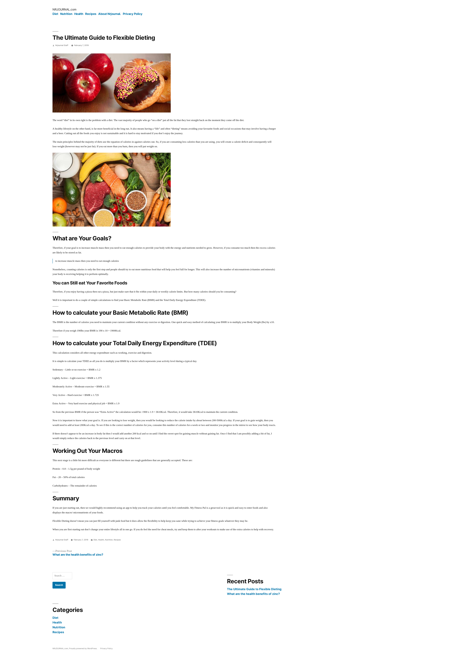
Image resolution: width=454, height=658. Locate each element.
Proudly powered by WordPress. (83, 648)
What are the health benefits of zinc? (253, 594)
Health (78, 14)
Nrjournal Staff (61, 45)
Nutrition (66, 14)
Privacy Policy (132, 14)
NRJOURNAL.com (64, 9)
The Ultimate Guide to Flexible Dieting (254, 589)
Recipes (90, 14)
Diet (55, 14)
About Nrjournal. (109, 14)
